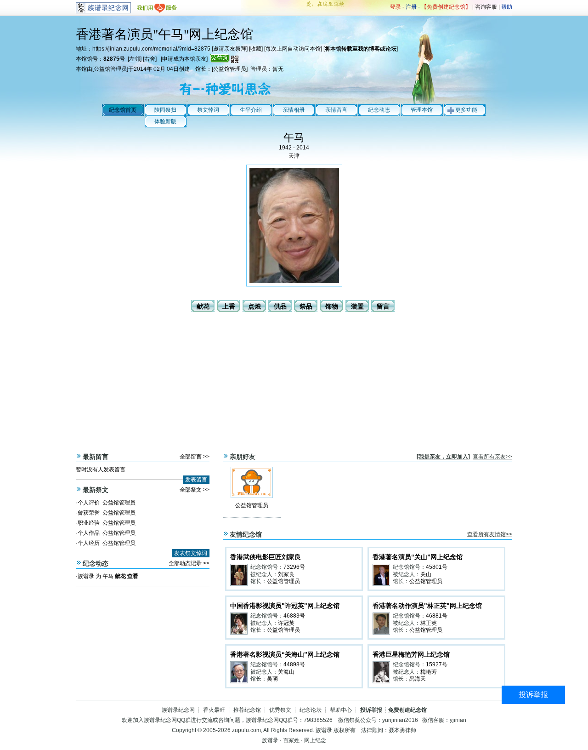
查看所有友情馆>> (489, 534)
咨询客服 (486, 7)
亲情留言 (336, 110)
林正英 (428, 623)
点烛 (254, 306)
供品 (280, 306)
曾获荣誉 (89, 513)
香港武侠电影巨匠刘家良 (265, 557)
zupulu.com (246, 730)
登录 (395, 7)
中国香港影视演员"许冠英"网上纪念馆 (284, 605)
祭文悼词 (208, 110)
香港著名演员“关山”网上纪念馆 (418, 557)
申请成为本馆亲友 (184, 59)
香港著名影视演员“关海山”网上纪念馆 (284, 654)
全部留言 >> (194, 456)
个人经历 (89, 543)
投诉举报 (533, 694)
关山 (425, 574)
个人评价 (89, 502)
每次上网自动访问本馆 (293, 49)
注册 (411, 7)
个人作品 (89, 533)
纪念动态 (379, 110)
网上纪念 (315, 740)
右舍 (149, 59)
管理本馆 (422, 110)
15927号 (436, 664)
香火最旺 (214, 710)
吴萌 (272, 679)
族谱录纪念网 (178, 710)
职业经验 (89, 523)
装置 (357, 306)
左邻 (134, 59)
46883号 (294, 616)
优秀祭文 (280, 710)
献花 (203, 306)
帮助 (506, 7)
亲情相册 (294, 110)
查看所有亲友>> (492, 456)
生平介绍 (251, 110)
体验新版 (165, 121)
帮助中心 (341, 710)
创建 (184, 69)
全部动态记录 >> (189, 563)
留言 (383, 306)
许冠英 (286, 623)
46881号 (436, 616)
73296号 (294, 567)
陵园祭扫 (165, 110)
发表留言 (196, 479)
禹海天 (417, 679)
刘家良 (286, 574)
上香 (228, 306)
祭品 (306, 306)
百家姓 (291, 740)
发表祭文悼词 (190, 553)
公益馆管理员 (110, 69)
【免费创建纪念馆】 (446, 7)
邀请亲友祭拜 (229, 49)
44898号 (294, 664)
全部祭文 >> (194, 490)
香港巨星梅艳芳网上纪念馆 (411, 654)
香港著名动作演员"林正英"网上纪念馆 (427, 605)
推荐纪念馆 (247, 710)
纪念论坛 (311, 710)
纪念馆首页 (122, 110)
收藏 (255, 49)
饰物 (331, 306)
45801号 (436, 567)
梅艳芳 (428, 672)
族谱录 (86, 576)
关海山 (286, 672)
